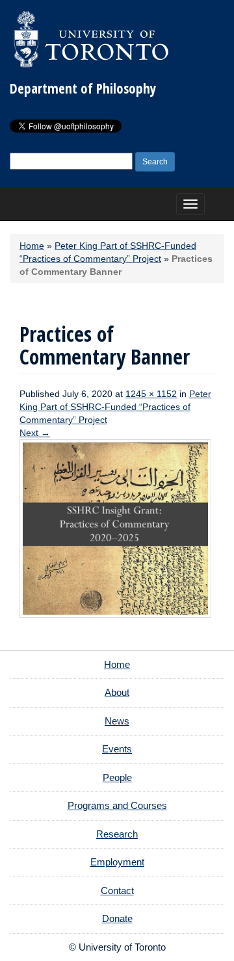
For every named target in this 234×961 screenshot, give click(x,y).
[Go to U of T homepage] (91, 39)
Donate (117, 918)
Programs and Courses (117, 805)
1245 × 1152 (151, 394)
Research (117, 833)
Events (117, 748)
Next (35, 433)
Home (32, 245)
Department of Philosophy (83, 88)
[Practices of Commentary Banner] (115, 527)
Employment (117, 861)
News (117, 720)
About (117, 692)
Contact (117, 890)
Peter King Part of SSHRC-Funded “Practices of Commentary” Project (115, 407)
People (117, 777)
